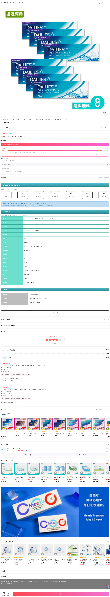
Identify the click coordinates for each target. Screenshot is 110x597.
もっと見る (54, 343)
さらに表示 (56, 313)
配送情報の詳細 (5, 168)
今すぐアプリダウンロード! (44, 581)
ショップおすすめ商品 (7, 460)
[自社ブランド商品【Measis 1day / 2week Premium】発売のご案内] (55, 512)
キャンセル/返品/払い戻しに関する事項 (11, 171)
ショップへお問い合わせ (55, 325)
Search (103, 3)
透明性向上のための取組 (60, 581)
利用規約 (8, 581)
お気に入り (4, 595)
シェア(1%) (9, 595)
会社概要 (3, 581)
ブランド (54, 409)
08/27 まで (55, 150)
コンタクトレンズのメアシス (16, 2)
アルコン (3, 119)
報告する (3, 576)
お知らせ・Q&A (54, 319)
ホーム (52, 581)
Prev (3, 60)
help (51, 153)
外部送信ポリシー (23, 581)
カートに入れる (61, 594)
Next (106, 60)
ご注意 (3, 571)
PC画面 (30, 581)
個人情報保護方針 (15, 581)
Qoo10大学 (35, 581)
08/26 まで (55, 148)
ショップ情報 (54, 444)
